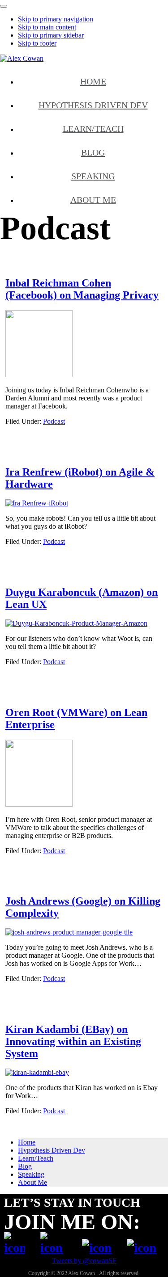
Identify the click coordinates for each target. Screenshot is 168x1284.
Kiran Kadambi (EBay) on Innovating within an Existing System (73, 1041)
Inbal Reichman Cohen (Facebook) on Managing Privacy (82, 289)
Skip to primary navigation (55, 19)
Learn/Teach (35, 1158)
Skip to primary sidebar (51, 35)
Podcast (54, 421)
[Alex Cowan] (21, 58)
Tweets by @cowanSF (84, 1260)
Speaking (31, 1174)
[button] (3, 6)
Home (26, 1142)
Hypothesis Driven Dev (51, 1150)
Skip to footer (37, 43)
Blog (25, 1166)
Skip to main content (47, 27)
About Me (32, 1182)
